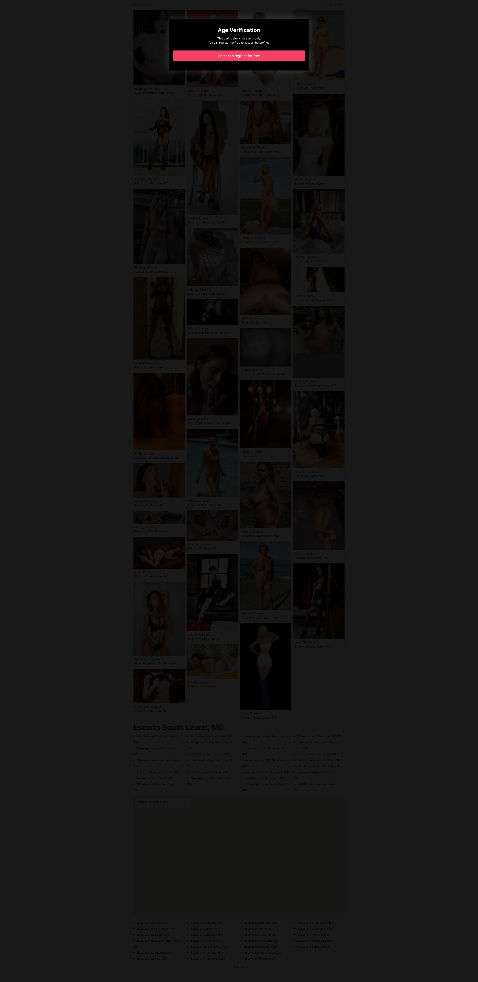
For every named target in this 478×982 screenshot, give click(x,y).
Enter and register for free (239, 56)
